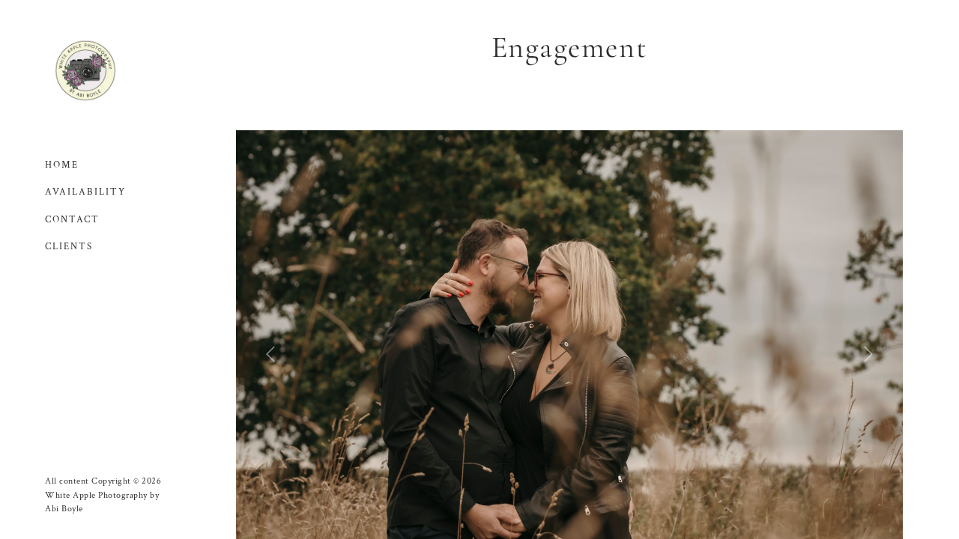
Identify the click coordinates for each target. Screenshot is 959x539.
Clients (69, 246)
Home (62, 165)
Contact (72, 219)
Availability (85, 192)
